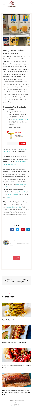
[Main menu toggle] (4, 4)
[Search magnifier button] (32, 4)
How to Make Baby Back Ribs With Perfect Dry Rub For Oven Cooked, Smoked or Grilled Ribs (16, 392)
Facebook (22, 192)
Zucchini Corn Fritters (9, 320)
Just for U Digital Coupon (20, 119)
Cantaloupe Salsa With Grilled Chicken (14, 342)
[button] (12, 229)
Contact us (16, 404)
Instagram (15, 194)
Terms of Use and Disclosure (16, 405)
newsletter (9, 197)
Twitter (9, 194)
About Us (16, 402)
